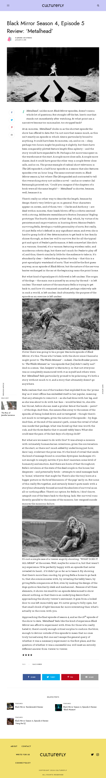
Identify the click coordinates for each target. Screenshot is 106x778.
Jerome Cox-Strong (24, 38)
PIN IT (62, 324)
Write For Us (23, 754)
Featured (19, 703)
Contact (26, 746)
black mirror (37, 664)
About (14, 746)
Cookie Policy (23, 763)
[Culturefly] (53, 5)
